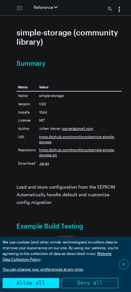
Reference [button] (44, 7)
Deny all (90, 283)
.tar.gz (44, 163)
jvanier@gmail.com (77, 128)
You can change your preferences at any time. (43, 269)
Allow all (31, 283)
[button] (119, 9)
